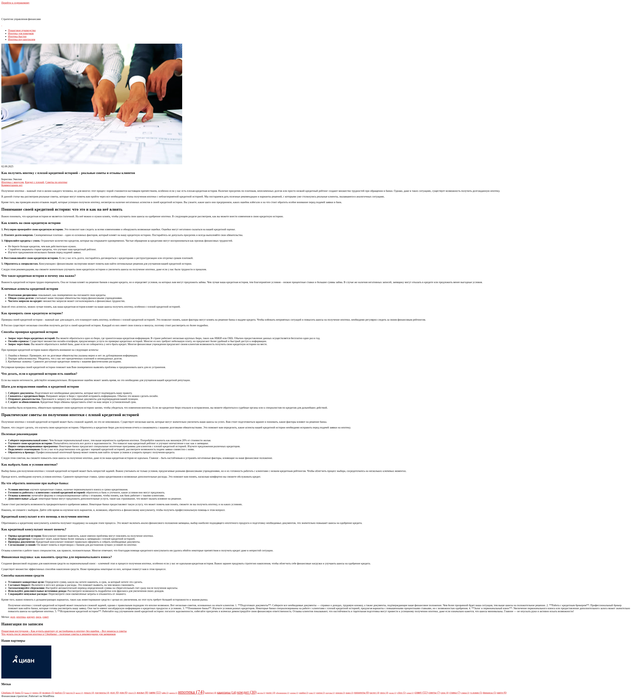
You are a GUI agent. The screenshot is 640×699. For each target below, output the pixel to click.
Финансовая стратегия (28, 11)
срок (445, 693)
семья (410, 693)
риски (392, 693)
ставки (465, 693)
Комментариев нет (11, 185)
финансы (489, 692)
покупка (330, 693)
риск (38, 617)
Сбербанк (7, 693)
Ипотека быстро (17, 36)
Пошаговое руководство (22, 30)
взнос (37, 693)
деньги (89, 693)
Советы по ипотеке (56, 182)
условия (476, 692)
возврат (48, 692)
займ (165, 693)
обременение (282, 693)
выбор (60, 692)
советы (434, 692)
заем (155, 692)
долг (12, 617)
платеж (320, 693)
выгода (70, 693)
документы (102, 693)
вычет (79, 693)
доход (132, 693)
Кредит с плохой (34, 182)
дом (124, 692)
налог (270, 693)
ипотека (21, 617)
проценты (361, 692)
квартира (226, 692)
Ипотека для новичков (21, 33)
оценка (294, 693)
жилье (142, 692)
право (349, 693)
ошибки (303, 693)
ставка (454, 692)
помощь (340, 693)
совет (45, 617)
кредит (30, 617)
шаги (501, 692)
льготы (261, 693)
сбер (401, 692)
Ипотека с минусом (12, 182)
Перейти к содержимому (15, 2)
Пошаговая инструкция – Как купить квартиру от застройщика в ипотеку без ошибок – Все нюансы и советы (64, 631)
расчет (375, 693)
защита (173, 693)
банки (28, 693)
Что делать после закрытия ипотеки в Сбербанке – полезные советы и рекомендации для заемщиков (58, 634)
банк (19, 692)
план (312, 693)
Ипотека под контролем (21, 39)
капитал (210, 693)
